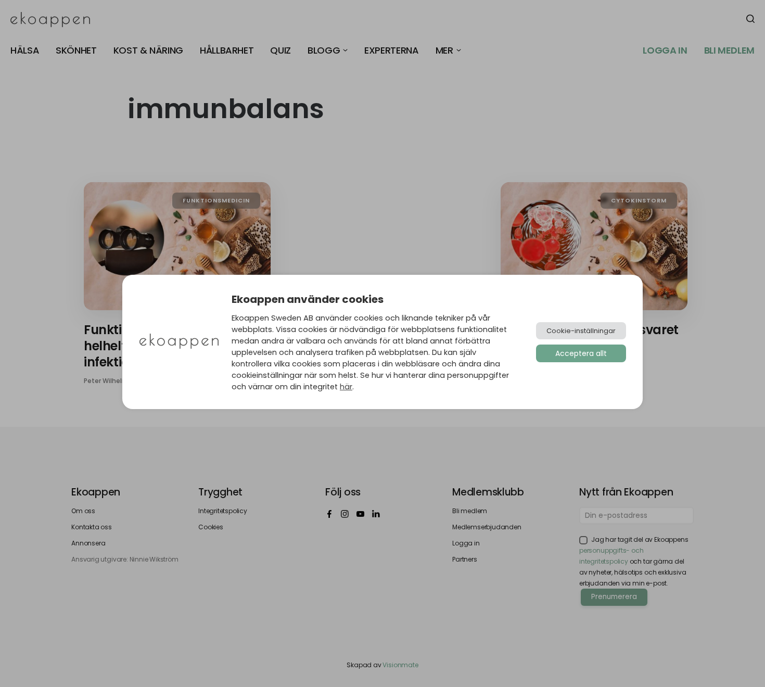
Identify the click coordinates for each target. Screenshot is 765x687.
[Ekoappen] (179, 342)
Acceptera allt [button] (581, 353)
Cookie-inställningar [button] (581, 331)
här (346, 386)
